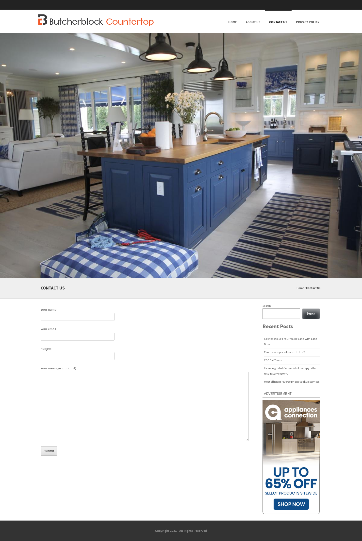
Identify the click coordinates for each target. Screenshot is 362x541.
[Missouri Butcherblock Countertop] (96, 20)
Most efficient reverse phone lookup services (291, 382)
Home (232, 22)
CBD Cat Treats (273, 360)
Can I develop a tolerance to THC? (284, 352)
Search (267, 306)
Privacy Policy (307, 22)
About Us (253, 22)
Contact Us (278, 22)
